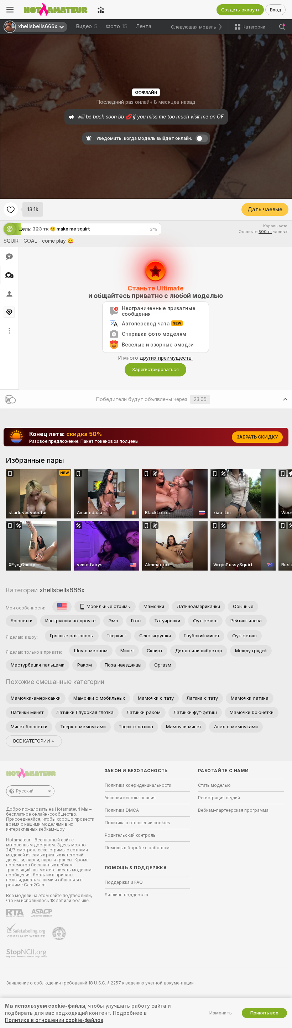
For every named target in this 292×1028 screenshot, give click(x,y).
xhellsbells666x (62, 590)
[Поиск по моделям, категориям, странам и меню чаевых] (282, 26)
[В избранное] (11, 209)
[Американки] (62, 606)
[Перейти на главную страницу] (55, 9)
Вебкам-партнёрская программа (233, 810)
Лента (143, 26)
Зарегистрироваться (155, 369)
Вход (275, 9)
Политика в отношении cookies (137, 822)
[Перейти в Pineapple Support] (59, 933)
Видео (86, 26)
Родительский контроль (130, 835)
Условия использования (130, 797)
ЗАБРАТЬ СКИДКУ (257, 437)
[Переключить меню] (10, 9)
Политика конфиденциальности (138, 785)
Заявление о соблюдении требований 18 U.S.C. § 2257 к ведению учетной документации (100, 983)
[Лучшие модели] (100, 9)
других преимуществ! (166, 358)
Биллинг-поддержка (126, 894)
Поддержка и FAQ (124, 882)
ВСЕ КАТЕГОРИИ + (33, 741)
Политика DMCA (122, 810)
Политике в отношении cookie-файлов (54, 1020)
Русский (24, 791)
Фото (116, 26)
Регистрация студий (219, 797)
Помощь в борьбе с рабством (137, 847)
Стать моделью (214, 785)
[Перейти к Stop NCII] (27, 953)
